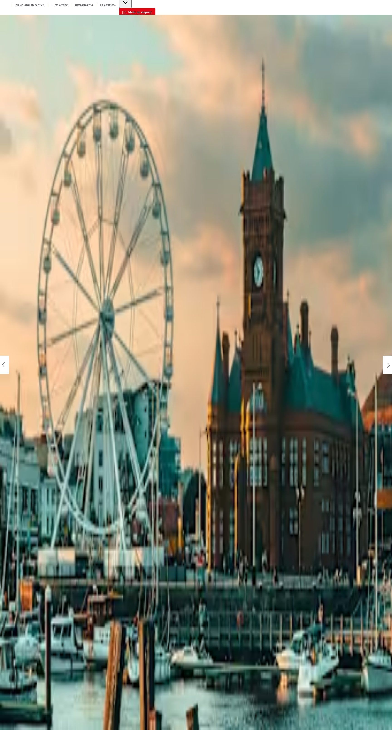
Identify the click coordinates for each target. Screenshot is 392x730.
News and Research (29, 5)
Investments (84, 5)
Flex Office (59, 5)
